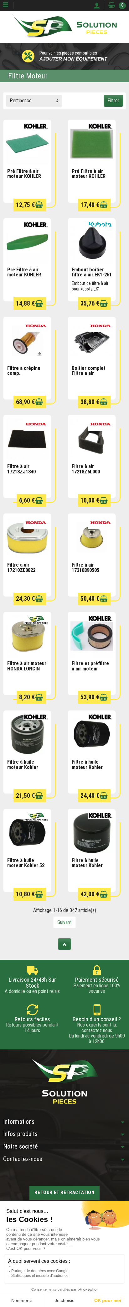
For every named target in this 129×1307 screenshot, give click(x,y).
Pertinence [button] (21, 101)
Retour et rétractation (64, 1192)
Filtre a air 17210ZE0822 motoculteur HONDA (21, 573)
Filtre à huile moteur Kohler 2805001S (87, 865)
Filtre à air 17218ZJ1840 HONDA (21, 471)
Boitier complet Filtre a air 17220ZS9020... (89, 373)
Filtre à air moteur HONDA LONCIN (26, 666)
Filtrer (113, 101)
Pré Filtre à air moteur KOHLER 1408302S (24, 176)
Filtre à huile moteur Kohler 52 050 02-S (25, 865)
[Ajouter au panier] (39, 205)
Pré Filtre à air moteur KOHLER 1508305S (89, 176)
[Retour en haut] (64, 944)
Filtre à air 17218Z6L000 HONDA (86, 471)
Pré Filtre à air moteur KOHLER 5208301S (24, 275)
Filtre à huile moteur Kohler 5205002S (87, 767)
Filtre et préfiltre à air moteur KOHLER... (90, 668)
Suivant (64, 922)
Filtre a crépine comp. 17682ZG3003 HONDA (23, 376)
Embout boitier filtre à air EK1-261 (92, 272)
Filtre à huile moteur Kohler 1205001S (22, 767)
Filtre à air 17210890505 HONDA (85, 570)
